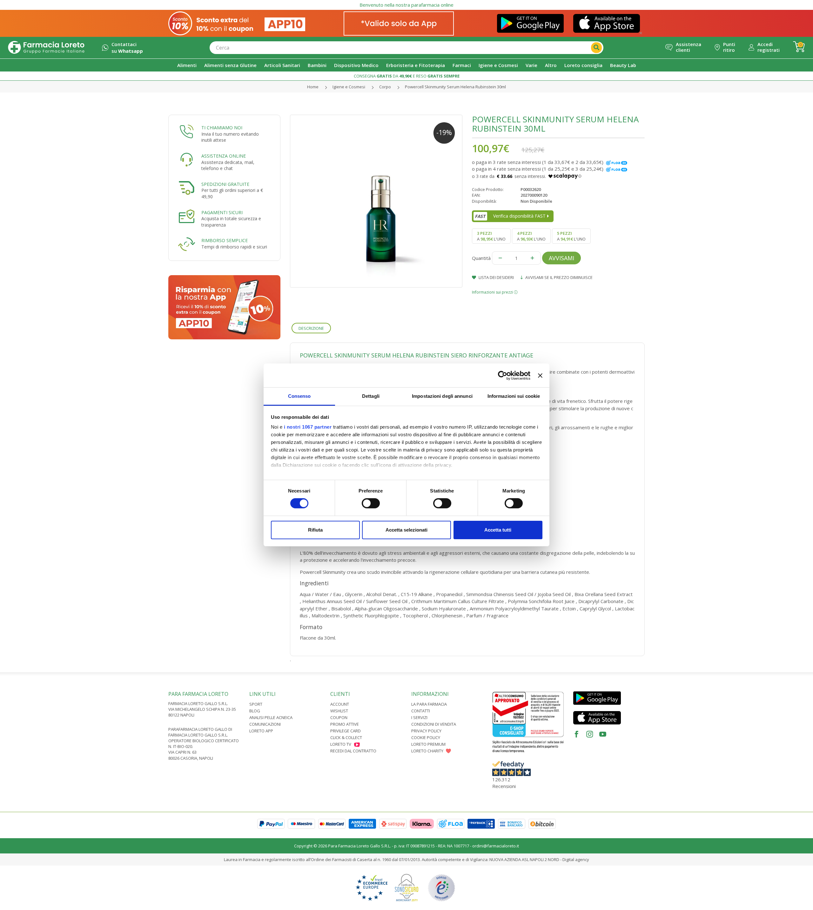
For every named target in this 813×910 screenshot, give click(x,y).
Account (339, 704)
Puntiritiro (729, 47)
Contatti (420, 711)
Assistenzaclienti (688, 47)
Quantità (481, 258)
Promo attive (344, 724)
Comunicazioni (265, 724)
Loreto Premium (428, 744)
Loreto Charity (427, 751)
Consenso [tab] (299, 396)
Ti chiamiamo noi (221, 128)
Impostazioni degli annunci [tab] (442, 396)
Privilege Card (345, 731)
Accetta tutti (497, 530)
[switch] (371, 503)
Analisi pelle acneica (270, 717)
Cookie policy (425, 737)
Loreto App (261, 731)
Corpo (385, 87)
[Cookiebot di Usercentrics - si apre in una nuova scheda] (502, 375)
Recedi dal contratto (353, 751)
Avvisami (561, 258)
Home (313, 87)
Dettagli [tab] (371, 396)
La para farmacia (429, 704)
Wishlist (339, 711)
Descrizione (311, 328)
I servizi (419, 717)
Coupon (338, 717)
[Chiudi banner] (540, 375)
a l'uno (491, 236)
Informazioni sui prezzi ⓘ (495, 292)
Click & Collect (346, 737)
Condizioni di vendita (433, 724)
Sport (255, 704)
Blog (254, 711)
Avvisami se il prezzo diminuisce (558, 277)
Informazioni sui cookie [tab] (513, 396)
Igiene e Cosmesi (349, 87)
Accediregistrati (768, 47)
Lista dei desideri (496, 277)
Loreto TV (340, 744)
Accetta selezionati (406, 530)
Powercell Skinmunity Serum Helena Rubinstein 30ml (455, 87)
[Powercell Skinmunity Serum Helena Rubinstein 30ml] (376, 201)
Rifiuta (315, 530)
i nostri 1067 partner (308, 427)
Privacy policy (426, 731)
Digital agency (575, 859)
